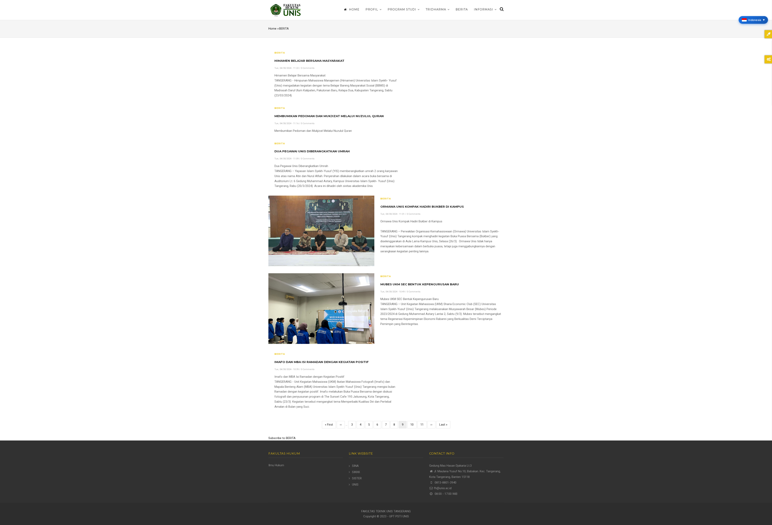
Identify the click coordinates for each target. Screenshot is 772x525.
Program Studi (402, 9)
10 (413, 424)
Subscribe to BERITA (282, 438)
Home (353, 9)
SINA (355, 466)
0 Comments (307, 68)
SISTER (357, 478)
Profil (372, 9)
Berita (462, 9)
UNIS (355, 484)
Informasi (484, 9)
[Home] (285, 10)
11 (423, 424)
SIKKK (356, 472)
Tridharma (436, 9)
